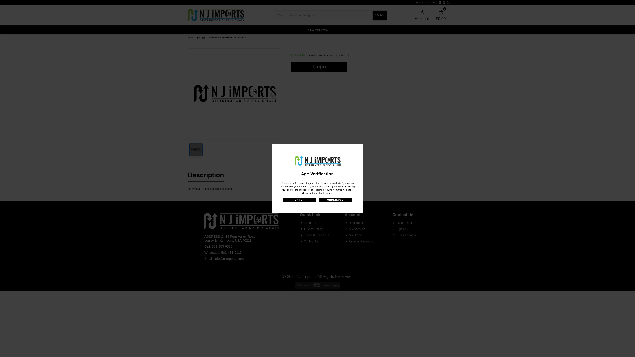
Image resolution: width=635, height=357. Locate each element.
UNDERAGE (335, 200)
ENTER (300, 200)
